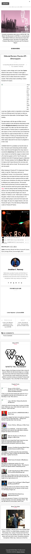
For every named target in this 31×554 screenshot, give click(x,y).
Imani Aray (6, 64)
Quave (27, 249)
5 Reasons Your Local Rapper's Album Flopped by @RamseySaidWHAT (18, 483)
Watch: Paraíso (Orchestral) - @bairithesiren (18, 460)
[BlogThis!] (11, 246)
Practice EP (21, 64)
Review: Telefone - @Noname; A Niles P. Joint (18, 425)
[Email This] (10, 246)
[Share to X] (13, 246)
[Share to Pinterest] (16, 246)
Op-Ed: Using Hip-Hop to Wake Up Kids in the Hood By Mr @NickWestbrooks (18, 471)
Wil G (22, 251)
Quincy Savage (5, 251)
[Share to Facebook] (14, 246)
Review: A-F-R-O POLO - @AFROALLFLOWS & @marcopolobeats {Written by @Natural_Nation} (18, 390)
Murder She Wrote (14, 64)
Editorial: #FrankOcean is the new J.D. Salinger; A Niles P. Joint (17, 436)
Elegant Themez (21, 552)
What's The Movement (19, 550)
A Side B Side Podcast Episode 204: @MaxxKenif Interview (16, 494)
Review (10, 251)
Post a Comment (7, 335)
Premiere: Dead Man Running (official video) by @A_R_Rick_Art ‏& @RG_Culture (18, 448)
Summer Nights (16, 251)
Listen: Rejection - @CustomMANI (15, 312)
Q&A (2, 188)
